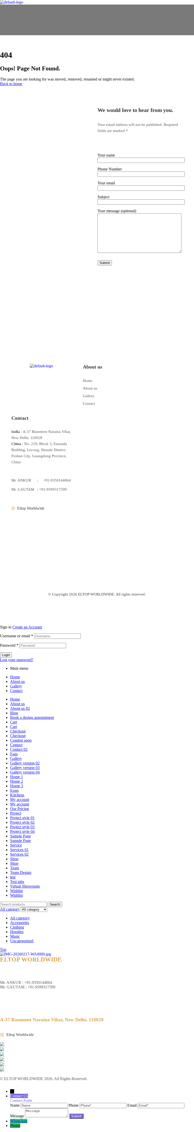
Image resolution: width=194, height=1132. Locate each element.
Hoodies (16, 932)
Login (6, 655)
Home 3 (16, 786)
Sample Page (20, 836)
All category (20, 918)
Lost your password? (16, 660)
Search (55, 904)
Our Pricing (19, 809)
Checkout (18, 731)
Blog (14, 713)
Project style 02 (22, 822)
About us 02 (20, 708)
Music (15, 936)
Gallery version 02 (25, 763)
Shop (14, 859)
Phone (15, 1125)
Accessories (19, 922)
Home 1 (16, 777)
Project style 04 (22, 831)
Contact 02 (19, 749)
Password (9, 645)
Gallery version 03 (25, 767)
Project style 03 (22, 827)
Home (87, 381)
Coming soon (21, 740)
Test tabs (17, 881)
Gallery (88, 396)
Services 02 (19, 854)
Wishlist (16, 891)
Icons (14, 790)
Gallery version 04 (25, 772)
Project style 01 (22, 818)
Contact (89, 403)
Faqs (14, 754)
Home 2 (16, 781)
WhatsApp (18, 1121)
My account (19, 799)
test (12, 877)
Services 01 (19, 850)
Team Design (20, 872)
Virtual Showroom (25, 886)
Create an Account (27, 627)
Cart (13, 722)
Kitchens (17, 795)
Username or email (16, 636)
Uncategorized (21, 941)
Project (15, 813)
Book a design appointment (32, 717)
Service (16, 845)
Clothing (17, 927)
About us (90, 388)
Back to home (11, 84)
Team (14, 868)
